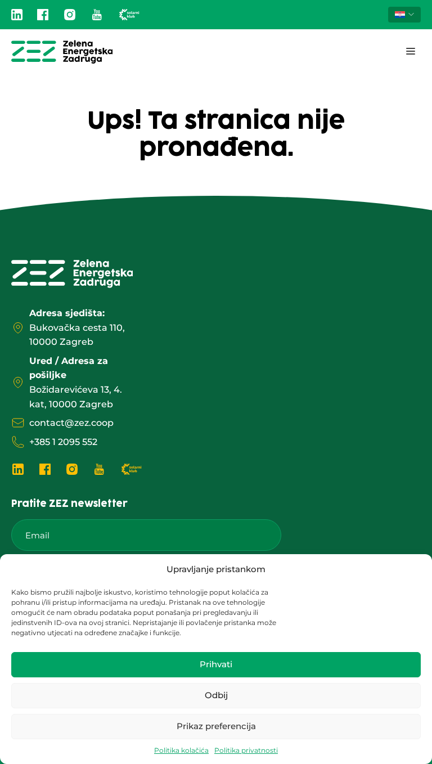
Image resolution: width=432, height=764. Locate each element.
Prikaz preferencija (216, 726)
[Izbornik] (410, 51)
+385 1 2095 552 (63, 442)
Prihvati (216, 664)
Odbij (216, 695)
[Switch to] (404, 14)
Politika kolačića (181, 750)
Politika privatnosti (246, 750)
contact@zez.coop (71, 422)
